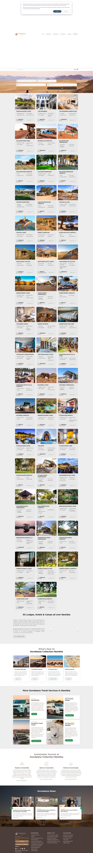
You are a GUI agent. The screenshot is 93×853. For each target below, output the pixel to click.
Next (77, 629)
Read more (18, 678)
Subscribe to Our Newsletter (22, 844)
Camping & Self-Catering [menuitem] (52, 842)
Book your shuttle (69, 715)
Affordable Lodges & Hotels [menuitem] (52, 839)
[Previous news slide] (11, 808)
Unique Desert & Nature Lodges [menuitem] (53, 841)
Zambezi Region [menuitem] (34, 850)
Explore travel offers (36, 740)
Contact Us (22, 841)
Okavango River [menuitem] (34, 849)
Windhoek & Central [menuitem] (35, 835)
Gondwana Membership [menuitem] (68, 841)
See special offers (53, 678)
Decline (66, 11)
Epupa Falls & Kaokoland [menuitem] (36, 845)
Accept (57, 11)
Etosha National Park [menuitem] (35, 847)
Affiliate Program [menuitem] (66, 842)
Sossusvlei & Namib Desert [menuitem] (36, 841)
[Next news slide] (81, 808)
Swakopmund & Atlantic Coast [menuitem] (37, 842)
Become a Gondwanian (21, 780)
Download (68, 678)
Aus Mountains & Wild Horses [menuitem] (37, 838)
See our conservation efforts (46, 779)
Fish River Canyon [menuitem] (34, 839)
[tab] (45, 822)
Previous (50, 629)
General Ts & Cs (18, 836)
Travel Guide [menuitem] (65, 839)
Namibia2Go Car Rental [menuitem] (67, 836)
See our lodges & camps (19, 636)
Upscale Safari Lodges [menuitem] (51, 838)
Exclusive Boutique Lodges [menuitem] (52, 836)
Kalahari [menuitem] (32, 836)
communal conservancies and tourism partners (71, 771)
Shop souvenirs (69, 740)
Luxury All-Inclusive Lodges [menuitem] (52, 835)
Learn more (15, 817)
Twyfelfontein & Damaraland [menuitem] (37, 844)
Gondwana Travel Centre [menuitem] (68, 835)
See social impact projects (70, 779)
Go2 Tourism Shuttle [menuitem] (67, 838)
